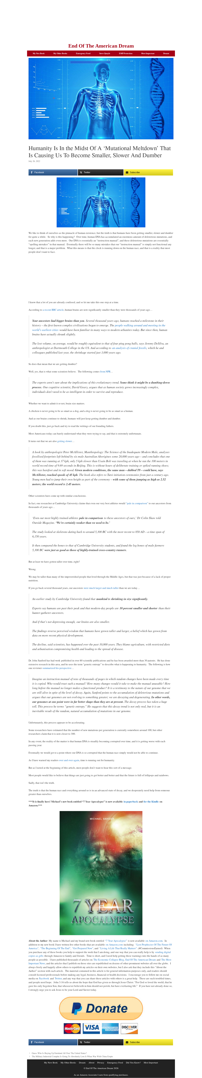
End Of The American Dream (101, 46)
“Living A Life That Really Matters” (118, 948)
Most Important (147, 53)
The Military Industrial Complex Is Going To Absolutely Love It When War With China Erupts (72, 1056)
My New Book (39, 53)
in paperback (131, 801)
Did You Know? (133, 1062)
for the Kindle (151, 801)
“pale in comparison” (137, 503)
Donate (166, 53)
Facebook (44, 978)
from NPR (105, 371)
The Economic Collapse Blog (108, 959)
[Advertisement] (101, 20)
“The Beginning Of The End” (55, 948)
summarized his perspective (56, 668)
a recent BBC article (53, 309)
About (91, 1062)
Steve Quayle (104, 53)
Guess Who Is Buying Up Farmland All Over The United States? (59, 1053)
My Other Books (60, 53)
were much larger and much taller (101, 588)
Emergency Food (83, 53)
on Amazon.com (154, 940)
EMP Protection (125, 53)
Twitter (58, 978)
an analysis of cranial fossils (129, 348)
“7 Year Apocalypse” (116, 940)
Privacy (100, 1062)
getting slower (64, 441)
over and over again (69, 760)
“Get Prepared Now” (82, 948)
